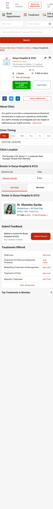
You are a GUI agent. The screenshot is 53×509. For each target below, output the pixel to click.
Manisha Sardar (10, 178)
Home (2, 48)
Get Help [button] (14, 187)
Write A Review (40, 236)
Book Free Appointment (35, 5)
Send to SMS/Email (37, 99)
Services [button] (40, 187)
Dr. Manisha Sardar (29, 204)
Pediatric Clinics (24, 48)
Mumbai (11, 48)
